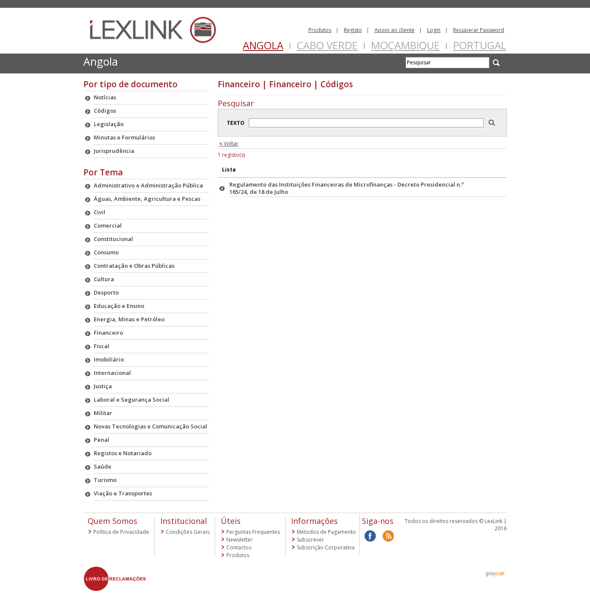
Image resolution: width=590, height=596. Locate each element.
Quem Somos (112, 521)
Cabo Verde (327, 45)
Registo (353, 30)
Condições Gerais (187, 532)
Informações (314, 521)
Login (434, 30)
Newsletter (239, 539)
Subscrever (310, 539)
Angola (263, 45)
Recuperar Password (478, 30)
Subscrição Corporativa (326, 547)
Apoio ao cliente (394, 30)
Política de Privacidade (121, 532)
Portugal (479, 45)
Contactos (238, 547)
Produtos (319, 30)
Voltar (228, 143)
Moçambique (405, 45)
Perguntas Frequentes (253, 532)
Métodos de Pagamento (326, 532)
